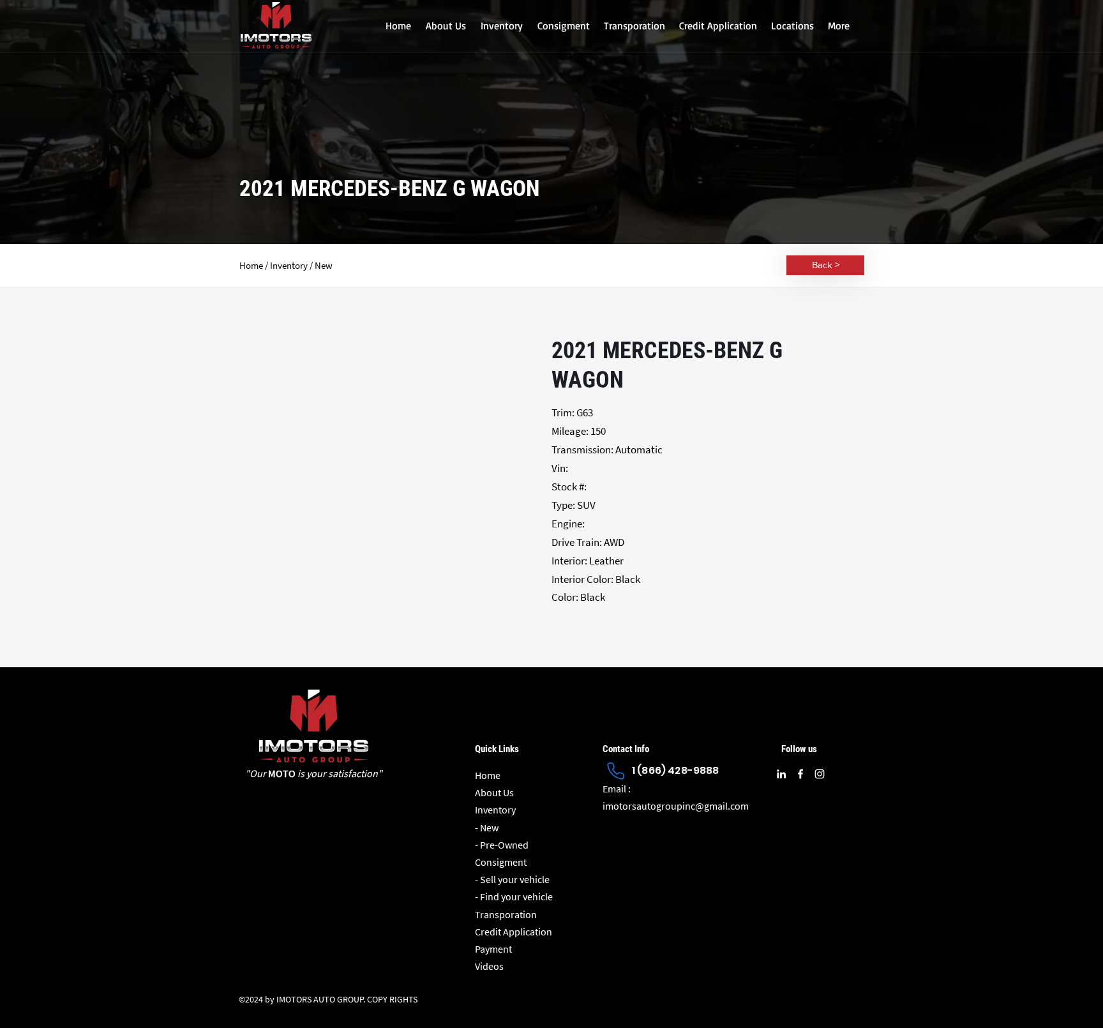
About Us (494, 792)
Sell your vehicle (515, 879)
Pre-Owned (504, 844)
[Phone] (615, 770)
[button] (501, 26)
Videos (489, 966)
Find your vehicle (516, 896)
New (489, 827)
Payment (493, 948)
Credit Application (513, 931)
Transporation (506, 914)
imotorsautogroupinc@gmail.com (676, 805)
